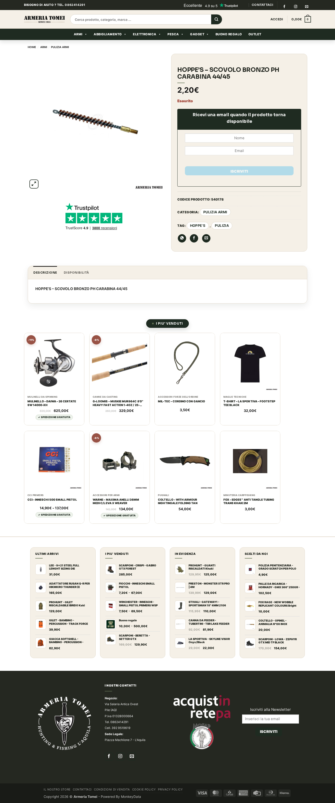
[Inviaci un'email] (307, 6)
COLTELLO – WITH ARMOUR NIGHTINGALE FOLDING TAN (177, 501)
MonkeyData (131, 797)
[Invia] (216, 19)
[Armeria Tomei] (44, 19)
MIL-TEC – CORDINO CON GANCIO (181, 401)
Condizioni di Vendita (112, 789)
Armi (78, 34)
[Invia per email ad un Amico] (206, 238)
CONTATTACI (262, 5)
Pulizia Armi (60, 47)
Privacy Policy (170, 789)
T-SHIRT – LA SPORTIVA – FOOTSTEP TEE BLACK (249, 403)
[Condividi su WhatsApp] (182, 238)
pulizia (222, 225)
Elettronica (144, 34)
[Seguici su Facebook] (284, 6)
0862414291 (75, 5)
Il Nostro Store (57, 789)
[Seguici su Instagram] (295, 6)
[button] (301, 19)
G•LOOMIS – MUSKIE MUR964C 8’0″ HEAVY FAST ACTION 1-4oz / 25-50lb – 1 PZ (118, 403)
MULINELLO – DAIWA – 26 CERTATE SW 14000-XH (51, 403)
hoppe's (198, 225)
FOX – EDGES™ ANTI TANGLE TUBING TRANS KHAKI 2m (248, 501)
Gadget (197, 34)
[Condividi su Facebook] (194, 238)
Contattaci (82, 789)
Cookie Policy (144, 789)
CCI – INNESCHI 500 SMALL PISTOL (52, 499)
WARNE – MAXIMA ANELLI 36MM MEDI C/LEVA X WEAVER (116, 501)
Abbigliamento (108, 34)
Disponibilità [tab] (76, 272)
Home (32, 47)
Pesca (173, 34)
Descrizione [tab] (45, 272)
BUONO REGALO (229, 34)
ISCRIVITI (239, 171)
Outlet (254, 34)
